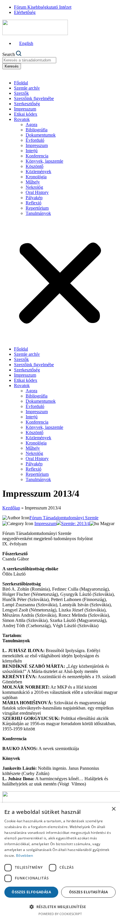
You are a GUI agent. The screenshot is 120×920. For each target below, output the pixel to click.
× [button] (113, 809)
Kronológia (36, 176)
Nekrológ (34, 187)
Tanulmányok (38, 213)
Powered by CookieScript (60, 914)
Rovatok (22, 119)
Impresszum (25, 108)
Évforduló (35, 140)
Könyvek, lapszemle (44, 161)
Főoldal (21, 82)
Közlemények (38, 171)
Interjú (32, 150)
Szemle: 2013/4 (75, 523)
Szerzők (21, 93)
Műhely (33, 181)
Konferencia (37, 155)
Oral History (37, 192)
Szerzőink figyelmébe (34, 98)
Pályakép (34, 197)
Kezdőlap (11, 507)
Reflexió (33, 202)
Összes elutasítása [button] (88, 892)
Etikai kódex (25, 114)
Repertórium (37, 208)
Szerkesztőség (27, 103)
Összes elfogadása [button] (31, 892)
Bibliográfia (36, 129)
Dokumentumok (41, 135)
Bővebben (24, 855)
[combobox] (29, 60)
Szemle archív (27, 88)
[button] (60, 281)
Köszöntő (34, 166)
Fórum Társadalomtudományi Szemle (63, 517)
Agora (31, 124)
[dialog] (60, 861)
